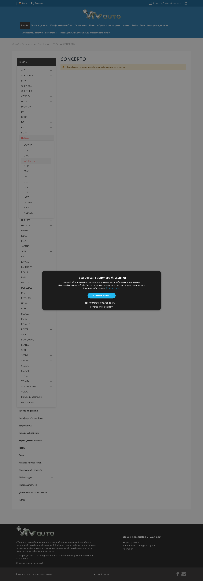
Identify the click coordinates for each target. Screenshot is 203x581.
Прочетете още (113, 288)
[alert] (101, 290)
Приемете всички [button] (101, 295)
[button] (101, 302)
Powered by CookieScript (101, 307)
